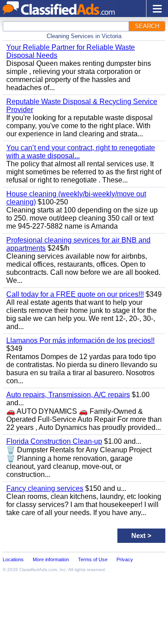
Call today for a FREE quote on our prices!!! (75, 294)
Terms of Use (93, 559)
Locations (13, 559)
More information (51, 559)
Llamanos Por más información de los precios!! (80, 340)
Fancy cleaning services (44, 488)
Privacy (124, 559)
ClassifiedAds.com (38, 569)
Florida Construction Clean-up (54, 441)
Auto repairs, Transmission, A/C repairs (68, 395)
